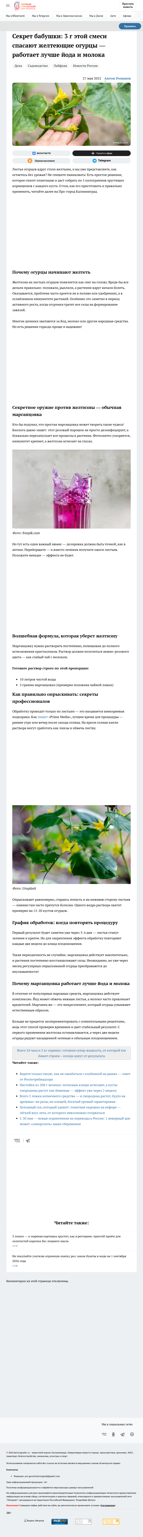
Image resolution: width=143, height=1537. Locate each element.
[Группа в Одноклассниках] (41, 160)
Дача (18, 66)
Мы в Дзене (96, 15)
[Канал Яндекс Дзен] (101, 153)
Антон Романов (117, 78)
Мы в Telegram (40, 15)
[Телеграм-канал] (101, 160)
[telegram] (29, 1140)
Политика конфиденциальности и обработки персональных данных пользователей (49, 1487)
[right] (139, 16)
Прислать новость (128, 5)
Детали (91, 1500)
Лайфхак (60, 66)
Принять (130, 26)
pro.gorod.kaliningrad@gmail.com (42, 1476)
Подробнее (81, 1500)
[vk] (17, 1140)
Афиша (127, 15)
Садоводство (38, 66)
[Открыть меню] (7, 5)
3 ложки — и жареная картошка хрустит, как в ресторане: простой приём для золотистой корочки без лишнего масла (66, 1240)
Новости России (85, 66)
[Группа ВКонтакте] (41, 153)
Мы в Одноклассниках (69, 15)
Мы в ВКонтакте (15, 15)
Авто (113, 15)
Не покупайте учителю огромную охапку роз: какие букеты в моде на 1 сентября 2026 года (69, 1260)
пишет (43, 717)
